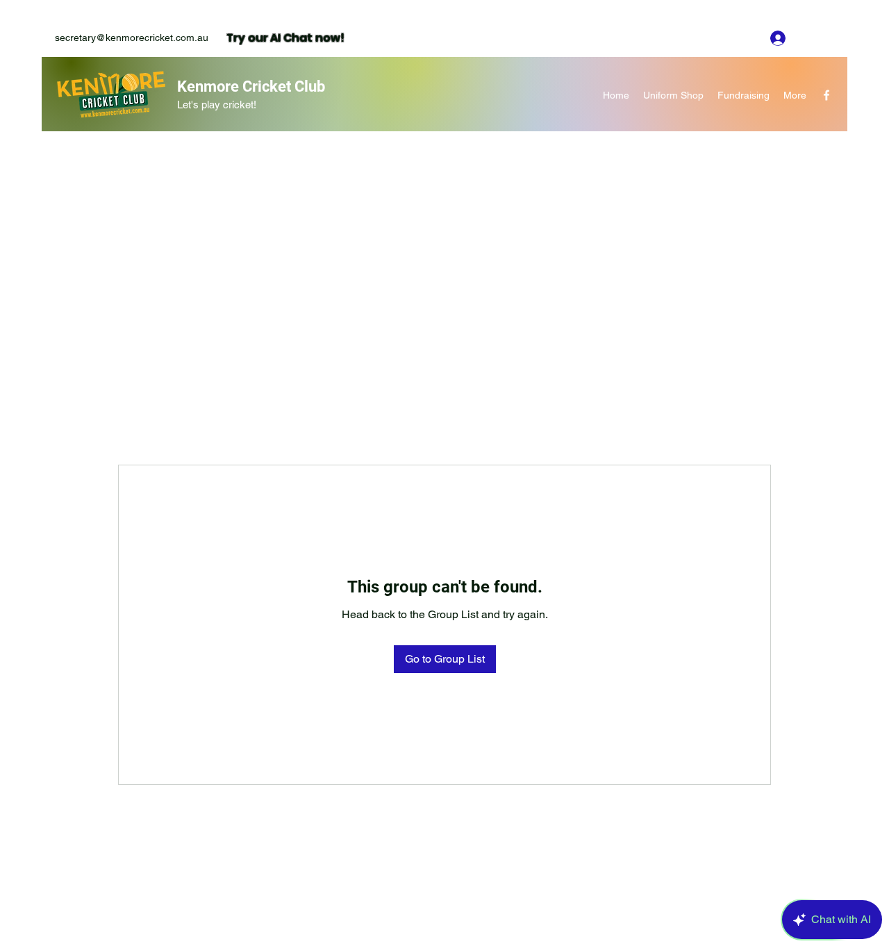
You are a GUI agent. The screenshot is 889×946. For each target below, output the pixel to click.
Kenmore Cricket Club (251, 86)
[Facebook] (826, 95)
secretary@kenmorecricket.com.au (131, 37)
